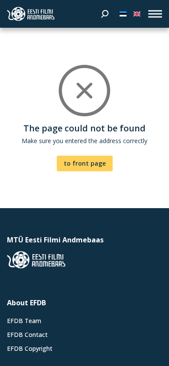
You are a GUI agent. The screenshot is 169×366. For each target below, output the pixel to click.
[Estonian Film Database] (31, 14)
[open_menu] (155, 14)
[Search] (105, 14)
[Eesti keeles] (123, 14)
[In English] (137, 14)
